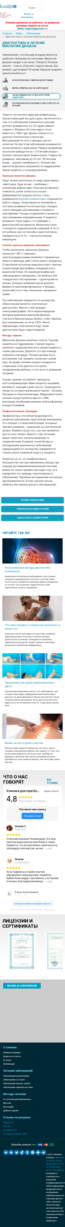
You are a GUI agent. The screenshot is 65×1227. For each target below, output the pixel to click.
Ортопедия (8, 1107)
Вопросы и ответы (12, 1056)
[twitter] (16, 1152)
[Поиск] (24, 7)
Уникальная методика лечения (32, 509)
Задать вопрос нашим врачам (32, 518)
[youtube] (11, 1152)
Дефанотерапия (10, 1110)
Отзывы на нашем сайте (15, 1134)
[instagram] (32, 1152)
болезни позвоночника (32, 198)
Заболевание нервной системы (18, 1087)
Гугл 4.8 (6, 1126)
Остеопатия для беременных (17, 1099)
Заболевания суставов (14, 1079)
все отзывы (52, 781)
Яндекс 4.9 (8, 1122)
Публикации (9, 1064)
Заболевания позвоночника (16, 1076)
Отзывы (7, 1060)
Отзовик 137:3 (10, 1130)
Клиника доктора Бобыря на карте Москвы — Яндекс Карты (32, 910)
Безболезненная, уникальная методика (32, 80)
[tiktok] (22, 1152)
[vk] (6, 1152)
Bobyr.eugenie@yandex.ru (32, 28)
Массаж (7, 1103)
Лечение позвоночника (32, 500)
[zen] (38, 1152)
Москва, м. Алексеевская (22, 986)
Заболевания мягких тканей (16, 1083)
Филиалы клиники (11, 1052)
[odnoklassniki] (27, 1152)
